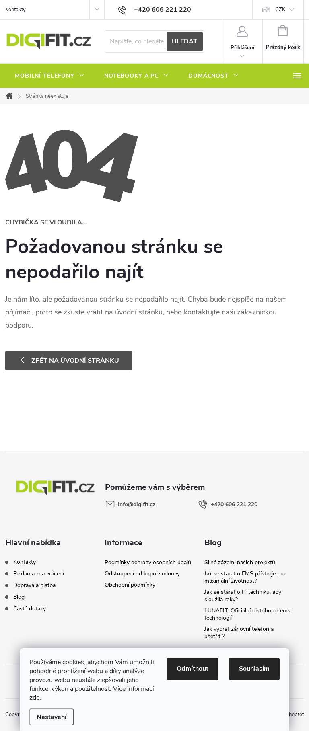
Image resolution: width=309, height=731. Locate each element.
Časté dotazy (29, 608)
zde (34, 697)
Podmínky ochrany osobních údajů (148, 562)
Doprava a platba (34, 585)
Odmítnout (192, 668)
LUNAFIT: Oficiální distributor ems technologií (247, 614)
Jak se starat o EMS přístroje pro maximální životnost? (245, 577)
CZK (280, 9)
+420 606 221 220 (234, 504)
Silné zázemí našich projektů (239, 562)
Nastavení (51, 717)
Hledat (184, 41)
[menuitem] (50, 76)
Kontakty (15, 9)
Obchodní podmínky (130, 585)
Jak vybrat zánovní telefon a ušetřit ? (239, 632)
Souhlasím (254, 668)
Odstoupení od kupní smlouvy (142, 573)
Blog (19, 597)
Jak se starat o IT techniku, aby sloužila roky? (242, 595)
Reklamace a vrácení (38, 573)
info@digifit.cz (136, 504)
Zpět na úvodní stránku (75, 360)
